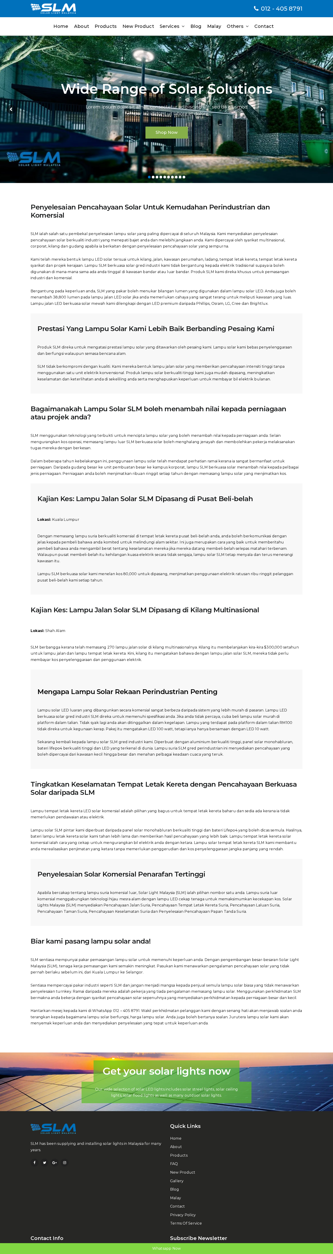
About (176, 1147)
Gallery (177, 1181)
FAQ (174, 1164)
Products (179, 1155)
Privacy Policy (183, 1215)
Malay (175, 1198)
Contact (177, 1206)
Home (175, 1138)
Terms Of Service (186, 1223)
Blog (174, 1189)
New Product (182, 1172)
